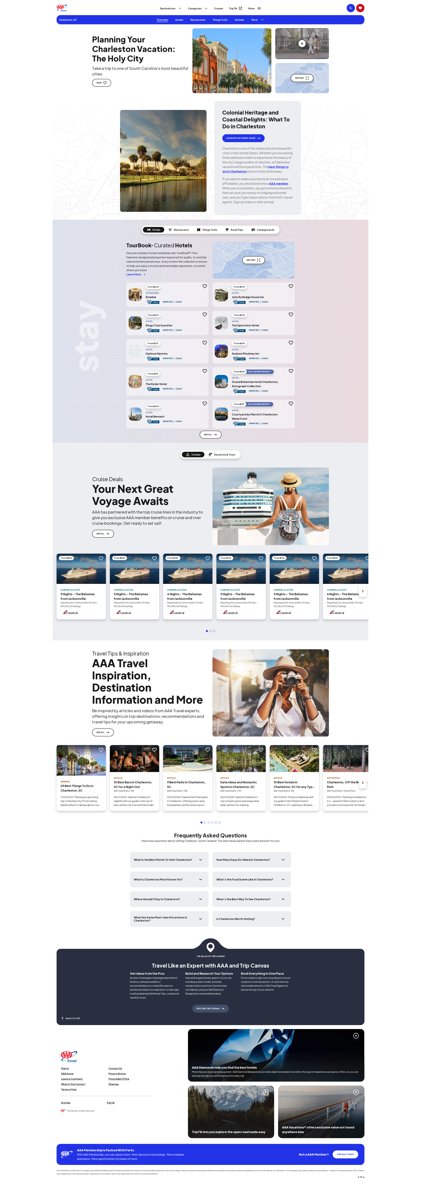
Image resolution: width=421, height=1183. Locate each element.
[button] (207, 631)
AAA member (278, 183)
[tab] (153, 230)
